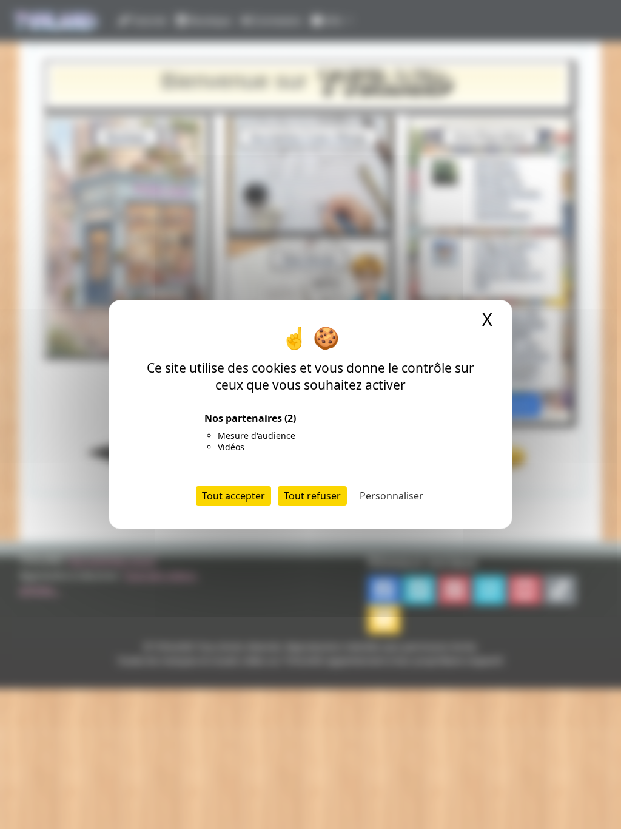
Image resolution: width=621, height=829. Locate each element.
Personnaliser (391, 495)
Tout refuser (312, 495)
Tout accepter (233, 495)
